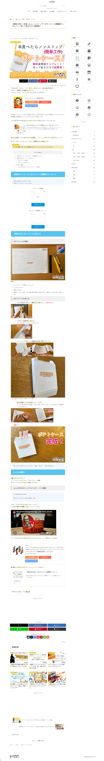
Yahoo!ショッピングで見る (31, 105)
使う (24, 19)
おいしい (13, 19)
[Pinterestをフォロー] (41, 637)
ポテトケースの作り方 (23, 162)
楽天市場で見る (45, 102)
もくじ (36, 152)
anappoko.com (17, 582)
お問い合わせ (81, 754)
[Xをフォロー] (31, 637)
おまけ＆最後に (20, 164)
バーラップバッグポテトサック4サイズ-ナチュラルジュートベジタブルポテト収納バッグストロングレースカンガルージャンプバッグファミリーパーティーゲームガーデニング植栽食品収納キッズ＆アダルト (44, 549)
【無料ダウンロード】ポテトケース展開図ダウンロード (29, 156)
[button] (64, 6)
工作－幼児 (35, 16)
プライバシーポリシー (90, 754)
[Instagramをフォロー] (34, 637)
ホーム (74, 754)
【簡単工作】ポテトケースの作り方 (24, 158)
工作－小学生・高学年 (26, 16)
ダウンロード (38, 204)
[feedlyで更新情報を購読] (44, 637)
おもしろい (19, 19)
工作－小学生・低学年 (15, 16)
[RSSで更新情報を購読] (47, 637)
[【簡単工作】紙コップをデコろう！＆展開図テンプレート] (18, 574)
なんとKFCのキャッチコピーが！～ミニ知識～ (29, 166)
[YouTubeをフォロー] (38, 637)
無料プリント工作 (31, 19)
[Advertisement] (38, 33)
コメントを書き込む (38, 740)
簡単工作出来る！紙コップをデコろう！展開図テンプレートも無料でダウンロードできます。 (43, 576)
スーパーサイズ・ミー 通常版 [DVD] (34, 98)
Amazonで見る (31, 102)
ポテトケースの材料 (23, 160)
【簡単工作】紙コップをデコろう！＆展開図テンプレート (42, 572)
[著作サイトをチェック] (28, 637)
